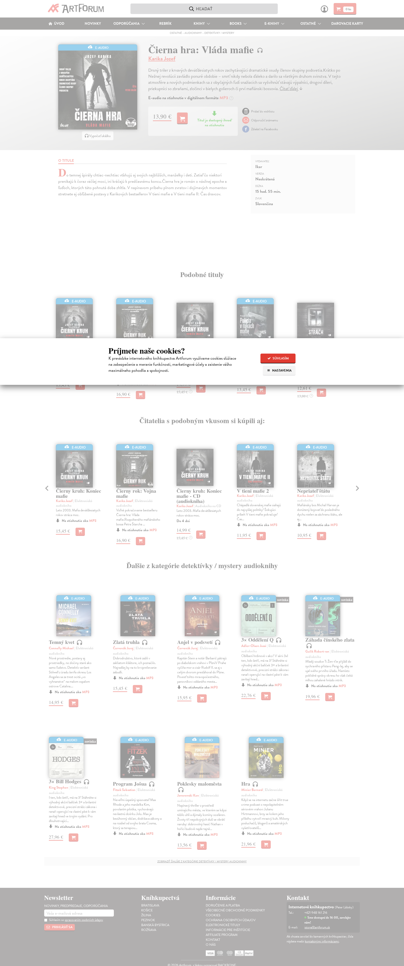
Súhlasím (280, 358)
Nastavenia (281, 370)
